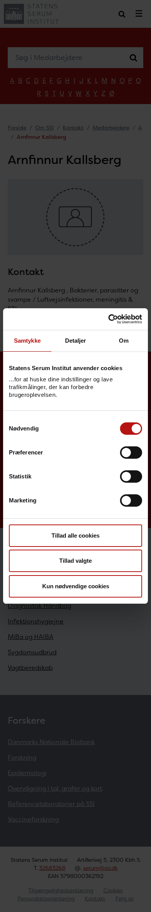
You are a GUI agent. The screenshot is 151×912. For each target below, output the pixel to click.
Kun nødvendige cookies (75, 586)
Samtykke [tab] (27, 340)
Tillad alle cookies (75, 535)
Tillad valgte (75, 560)
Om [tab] (124, 340)
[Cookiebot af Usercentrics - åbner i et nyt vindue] (108, 319)
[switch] (131, 452)
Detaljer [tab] (75, 340)
